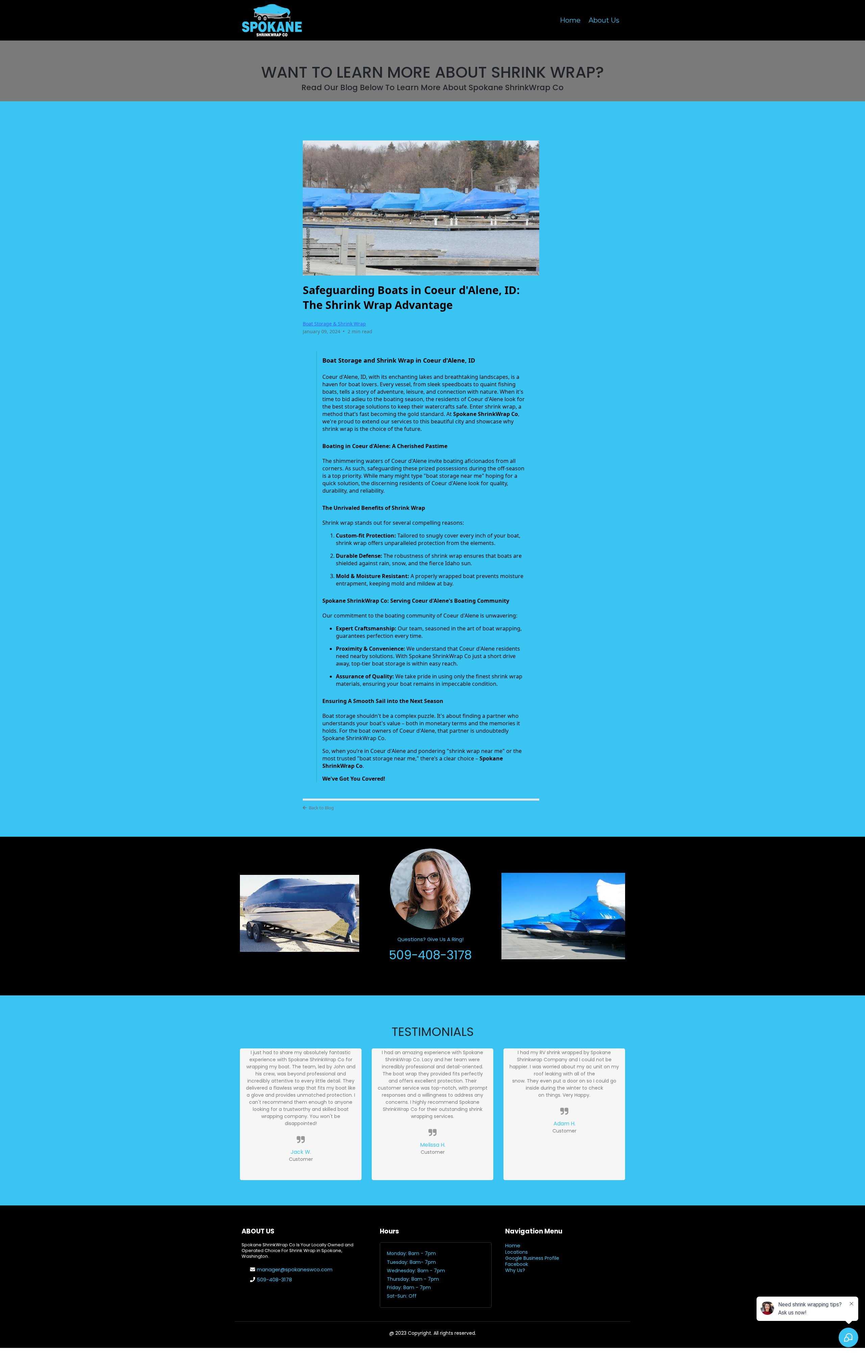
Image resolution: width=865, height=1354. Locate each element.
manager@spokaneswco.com (294, 1269)
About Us (604, 20)
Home (570, 20)
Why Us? (515, 1270)
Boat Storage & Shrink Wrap (334, 323)
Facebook (516, 1264)
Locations (516, 1252)
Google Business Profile (532, 1258)
